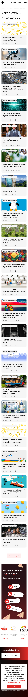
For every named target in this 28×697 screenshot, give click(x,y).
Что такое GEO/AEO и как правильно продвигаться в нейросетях (12, 115)
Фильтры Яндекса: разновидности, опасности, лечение (12, 340)
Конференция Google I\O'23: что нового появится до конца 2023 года (14, 466)
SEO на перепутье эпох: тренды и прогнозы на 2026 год (14, 416)
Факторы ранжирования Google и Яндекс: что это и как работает (14, 140)
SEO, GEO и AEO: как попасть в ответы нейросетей (13, 63)
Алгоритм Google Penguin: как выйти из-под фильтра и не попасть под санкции (13, 215)
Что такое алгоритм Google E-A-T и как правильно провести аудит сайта (14, 491)
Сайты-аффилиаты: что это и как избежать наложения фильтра (13, 240)
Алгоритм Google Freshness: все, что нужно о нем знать (14, 516)
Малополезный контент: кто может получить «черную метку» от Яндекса (12, 39)
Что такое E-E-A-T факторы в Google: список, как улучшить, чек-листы (13, 366)
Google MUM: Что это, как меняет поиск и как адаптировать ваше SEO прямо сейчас (13, 89)
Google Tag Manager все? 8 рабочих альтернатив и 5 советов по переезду (12, 391)
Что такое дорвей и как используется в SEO (11, 190)
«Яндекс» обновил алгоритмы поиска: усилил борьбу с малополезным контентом (13, 440)
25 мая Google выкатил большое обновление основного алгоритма (14, 541)
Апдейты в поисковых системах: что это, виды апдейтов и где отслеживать (14, 166)
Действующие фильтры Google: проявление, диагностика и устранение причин (14, 315)
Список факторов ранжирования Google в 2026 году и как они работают (14, 266)
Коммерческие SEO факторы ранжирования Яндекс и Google (14, 291)
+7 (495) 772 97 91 (16, 2)
